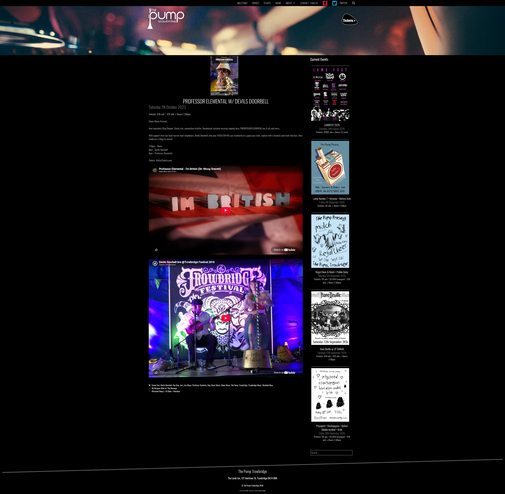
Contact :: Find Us (309, 3)
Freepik (247, 490)
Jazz (181, 385)
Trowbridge (243, 385)
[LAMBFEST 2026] (330, 119)
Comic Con (156, 385)
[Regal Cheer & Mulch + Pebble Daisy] (330, 266)
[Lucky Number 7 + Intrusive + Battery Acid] (330, 192)
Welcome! (242, 3)
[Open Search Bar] (353, 3)
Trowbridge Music (254, 385)
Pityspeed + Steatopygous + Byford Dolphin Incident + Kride (331, 427)
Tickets (267, 3)
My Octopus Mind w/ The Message (164, 388)
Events (255, 3)
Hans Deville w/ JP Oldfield (332, 349)
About (289, 3)
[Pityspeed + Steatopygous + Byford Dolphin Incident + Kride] (330, 420)
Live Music (187, 385)
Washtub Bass (267, 385)
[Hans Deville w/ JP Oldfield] (330, 343)
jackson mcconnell (262, 490)
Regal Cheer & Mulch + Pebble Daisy (332, 272)
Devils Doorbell (166, 385)
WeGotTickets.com (164, 160)
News (278, 3)
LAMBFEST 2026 (332, 125)
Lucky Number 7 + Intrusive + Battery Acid (332, 198)
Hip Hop (176, 385)
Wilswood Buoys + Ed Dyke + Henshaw (166, 391)
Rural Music (215, 385)
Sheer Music (225, 385)
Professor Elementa (199, 385)
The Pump (234, 385)
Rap (209, 385)
